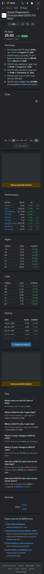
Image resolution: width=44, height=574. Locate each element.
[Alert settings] (28, 24)
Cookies (31, 569)
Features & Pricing (9, 566)
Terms (17, 569)
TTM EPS (8, 214)
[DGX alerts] (23, 24)
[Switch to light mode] (27, 3)
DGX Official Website (15, 524)
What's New (30, 566)
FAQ (38, 566)
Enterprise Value (11, 223)
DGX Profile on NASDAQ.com (19, 550)
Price (6, 208)
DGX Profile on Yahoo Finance (19, 543)
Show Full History (22, 344)
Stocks (9, 8)
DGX (16, 8)
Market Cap (9, 229)
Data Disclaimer (21, 572)
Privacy (23, 569)
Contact (20, 566)
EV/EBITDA (9, 226)
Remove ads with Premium (21, 185)
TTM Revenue (10, 211)
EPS (24, 509)
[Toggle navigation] (3, 3)
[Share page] (33, 24)
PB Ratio (8, 217)
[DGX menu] (38, 9)
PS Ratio (8, 220)
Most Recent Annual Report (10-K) (21, 531)
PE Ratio (8, 205)
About (10, 569)
